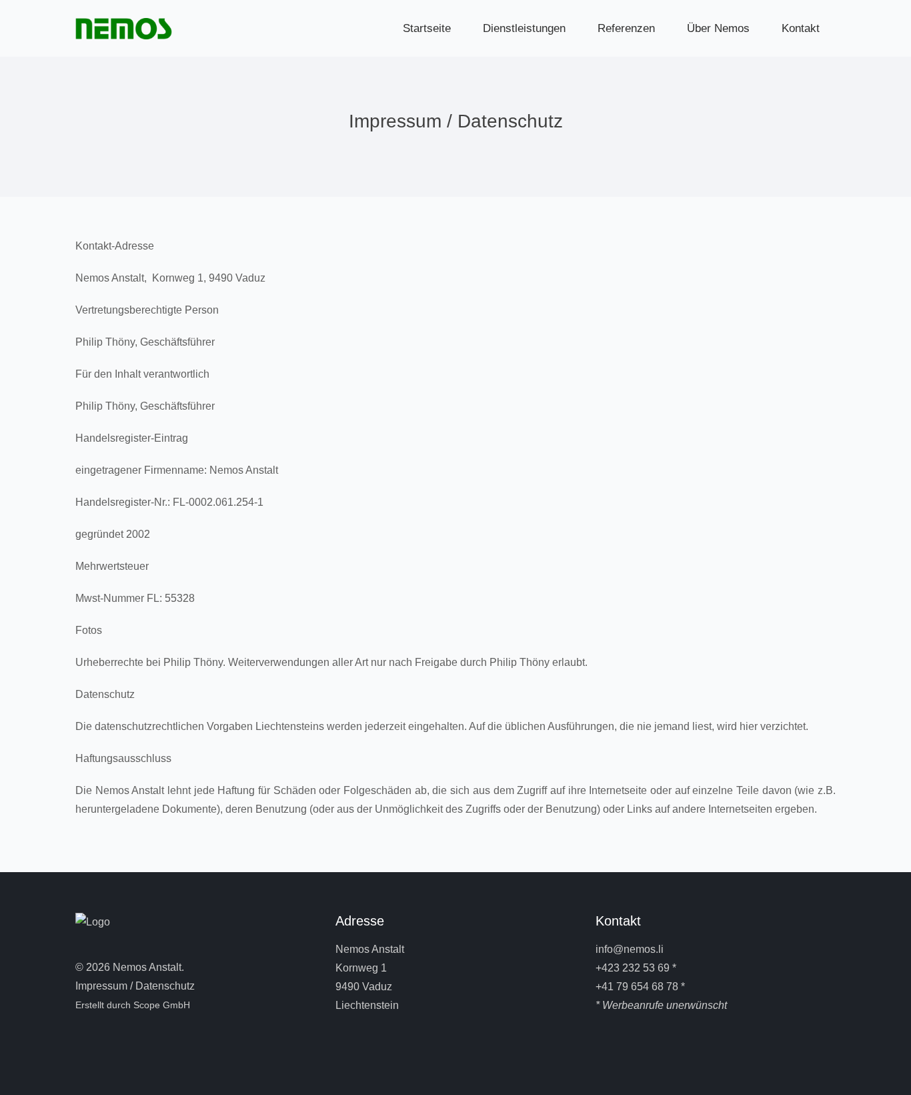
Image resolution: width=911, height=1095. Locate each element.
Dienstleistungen (524, 28)
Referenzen (626, 28)
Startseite (427, 28)
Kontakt (801, 28)
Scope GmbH (161, 1005)
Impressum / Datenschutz (135, 986)
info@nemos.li (630, 949)
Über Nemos (718, 28)
